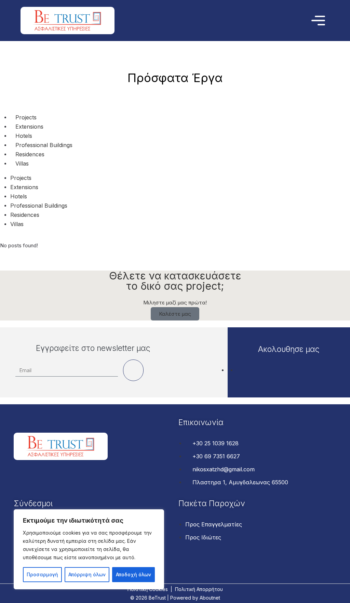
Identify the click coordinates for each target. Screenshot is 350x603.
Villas (22, 163)
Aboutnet (210, 598)
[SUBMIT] (133, 370)
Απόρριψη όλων (87, 574)
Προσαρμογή (42, 574)
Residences (29, 154)
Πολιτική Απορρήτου (199, 589)
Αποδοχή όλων (133, 574)
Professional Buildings (43, 145)
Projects (26, 117)
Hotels (23, 135)
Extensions (29, 126)
